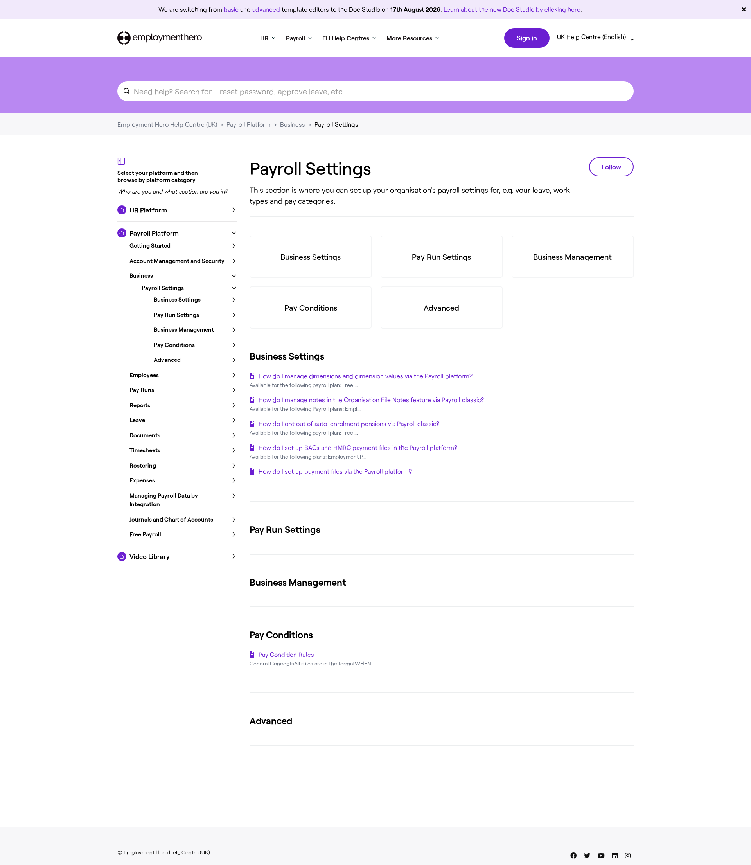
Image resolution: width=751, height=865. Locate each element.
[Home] (159, 38)
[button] (177, 210)
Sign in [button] (527, 37)
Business (292, 124)
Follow (611, 167)
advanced (266, 9)
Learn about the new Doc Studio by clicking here (512, 9)
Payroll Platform (248, 124)
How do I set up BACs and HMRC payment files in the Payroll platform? (358, 447)
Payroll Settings (336, 124)
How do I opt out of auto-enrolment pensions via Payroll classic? (349, 423)
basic (231, 9)
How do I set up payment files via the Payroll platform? (335, 471)
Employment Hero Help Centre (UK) (167, 124)
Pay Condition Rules (286, 654)
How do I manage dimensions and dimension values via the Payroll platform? (366, 375)
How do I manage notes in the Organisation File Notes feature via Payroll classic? (371, 399)
